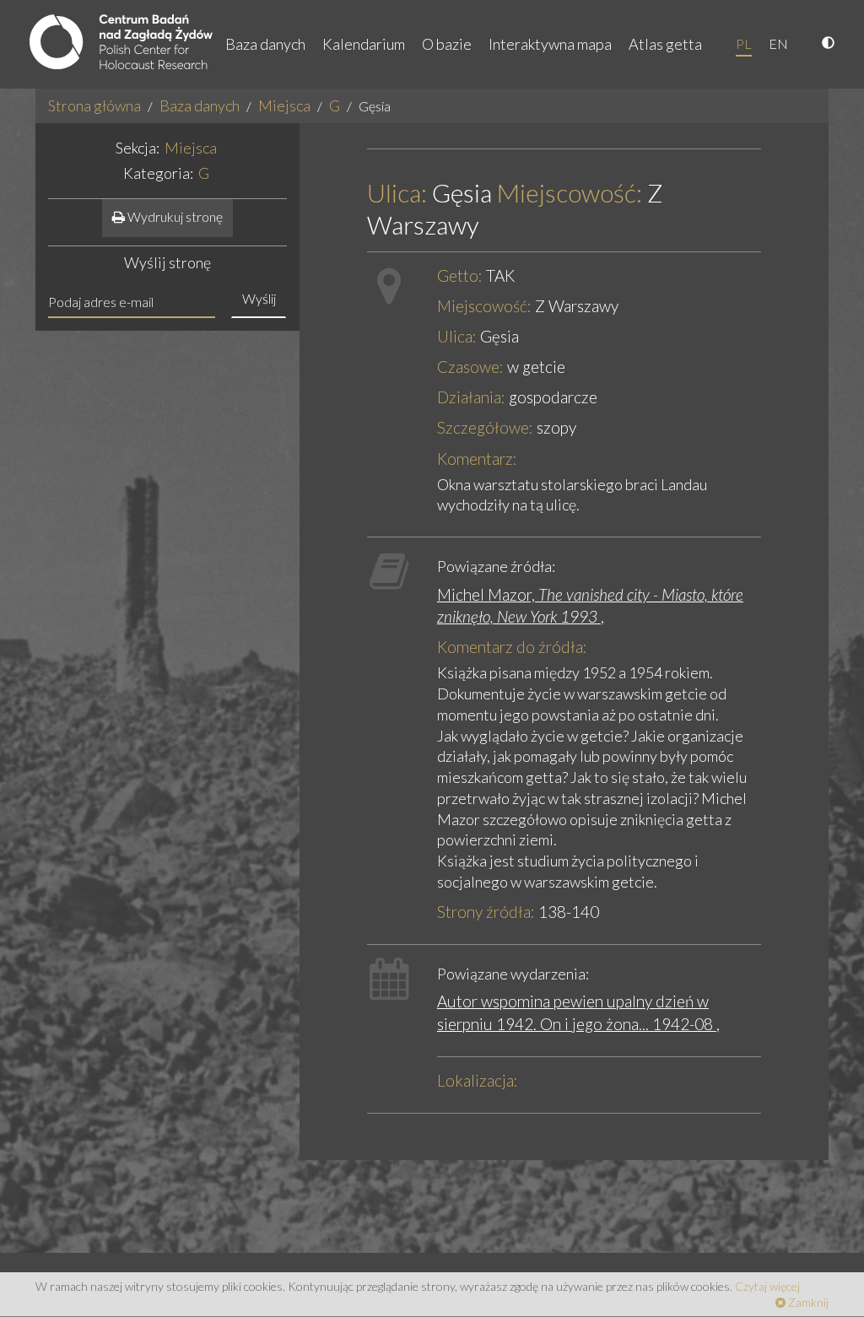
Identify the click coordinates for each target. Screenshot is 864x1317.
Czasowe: (470, 366)
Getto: (460, 275)
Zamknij (807, 1302)
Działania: (471, 397)
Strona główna (94, 105)
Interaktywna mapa (550, 44)
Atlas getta (665, 44)
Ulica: (397, 193)
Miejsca (284, 105)
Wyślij (259, 298)
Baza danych (265, 44)
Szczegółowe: (485, 427)
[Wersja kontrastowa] (830, 44)
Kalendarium (363, 44)
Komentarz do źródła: (512, 646)
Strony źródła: (486, 911)
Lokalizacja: (477, 1080)
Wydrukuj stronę (174, 216)
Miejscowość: (569, 193)
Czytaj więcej (767, 1286)
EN (778, 43)
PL (744, 43)
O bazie (447, 44)
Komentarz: (477, 458)
